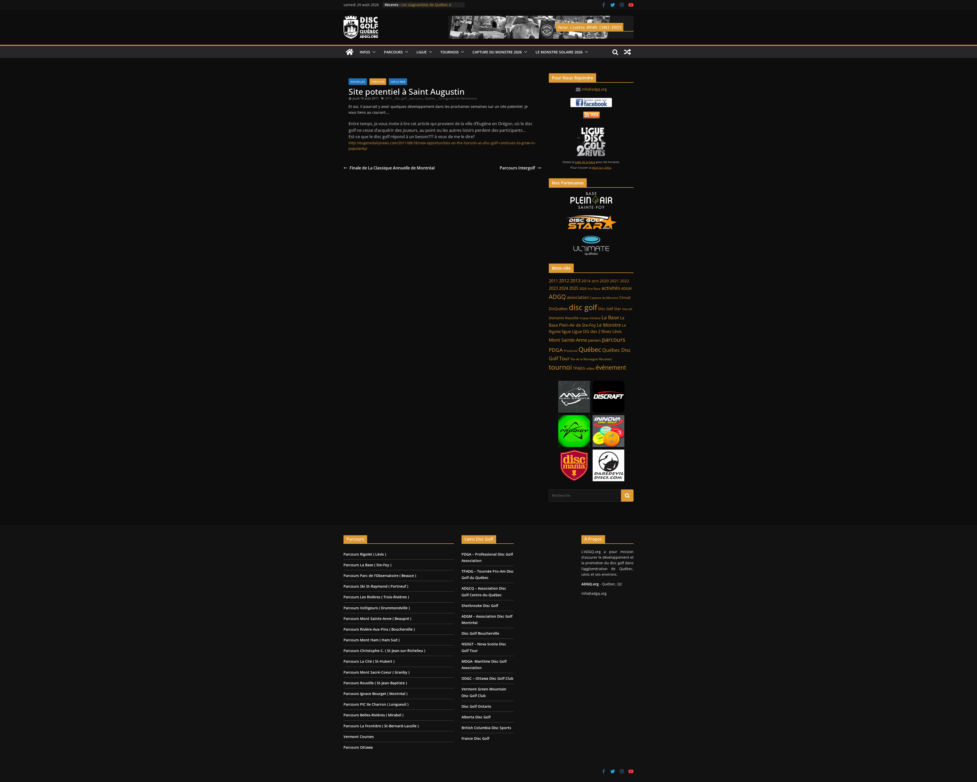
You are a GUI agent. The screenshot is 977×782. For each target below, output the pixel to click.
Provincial (571, 351)
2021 (614, 280)
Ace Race (593, 288)
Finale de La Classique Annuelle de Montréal (392, 168)
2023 (553, 288)
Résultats (605, 359)
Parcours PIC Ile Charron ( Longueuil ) (375, 704)
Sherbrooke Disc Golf (480, 605)
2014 (586, 280)
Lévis (617, 331)
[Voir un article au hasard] (627, 52)
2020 (604, 281)
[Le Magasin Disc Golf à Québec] (591, 222)
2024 (563, 288)
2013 (575, 280)
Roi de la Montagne (584, 359)
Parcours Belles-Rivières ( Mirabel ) (373, 715)
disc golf (401, 98)
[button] (373, 52)
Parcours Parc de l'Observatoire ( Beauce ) (379, 575)
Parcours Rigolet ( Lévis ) (364, 554)
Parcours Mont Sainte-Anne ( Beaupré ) (377, 618)
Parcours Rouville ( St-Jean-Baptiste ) (375, 682)
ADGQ (557, 297)
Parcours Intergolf (517, 168)
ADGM (626, 288)
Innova (595, 318)
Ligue (421, 52)
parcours (415, 98)
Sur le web (398, 81)
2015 (595, 281)
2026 (582, 288)
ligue (566, 331)
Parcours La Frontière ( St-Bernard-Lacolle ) (381, 725)
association (578, 297)
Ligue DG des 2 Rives (591, 331)
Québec (430, 98)
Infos (365, 52)
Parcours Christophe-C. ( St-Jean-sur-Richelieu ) (384, 650)
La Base (610, 317)
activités (610, 288)
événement (611, 367)
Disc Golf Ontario (476, 706)
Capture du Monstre (604, 298)
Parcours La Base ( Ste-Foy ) (367, 564)
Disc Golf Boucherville (480, 633)
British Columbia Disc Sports (486, 727)
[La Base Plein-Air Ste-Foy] (591, 200)
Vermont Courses (358, 736)
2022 (624, 280)
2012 (564, 281)
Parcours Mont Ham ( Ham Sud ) (371, 640)
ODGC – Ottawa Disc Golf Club (487, 678)
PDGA (556, 349)
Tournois (449, 52)
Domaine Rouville (564, 317)
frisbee (584, 318)
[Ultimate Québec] (591, 245)
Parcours (393, 52)
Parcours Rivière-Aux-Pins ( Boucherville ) (379, 629)
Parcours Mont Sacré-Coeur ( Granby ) (376, 672)
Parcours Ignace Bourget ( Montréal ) (375, 693)
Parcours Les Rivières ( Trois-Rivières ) (376, 597)
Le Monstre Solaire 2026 (421, 4)
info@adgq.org (594, 89)
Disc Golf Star (609, 308)
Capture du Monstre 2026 (497, 52)
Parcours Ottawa (358, 747)
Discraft (627, 309)
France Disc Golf (475, 738)
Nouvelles (358, 81)
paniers (594, 340)
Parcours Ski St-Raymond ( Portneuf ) (375, 586)
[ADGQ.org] (349, 52)
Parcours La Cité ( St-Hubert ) (368, 661)
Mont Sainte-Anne (568, 340)
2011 (388, 98)
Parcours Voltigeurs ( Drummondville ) (376, 607)
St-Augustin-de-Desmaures (458, 98)
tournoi (560, 367)
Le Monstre (609, 325)
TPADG (579, 368)
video (590, 368)
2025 (573, 288)
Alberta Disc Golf (476, 717)
